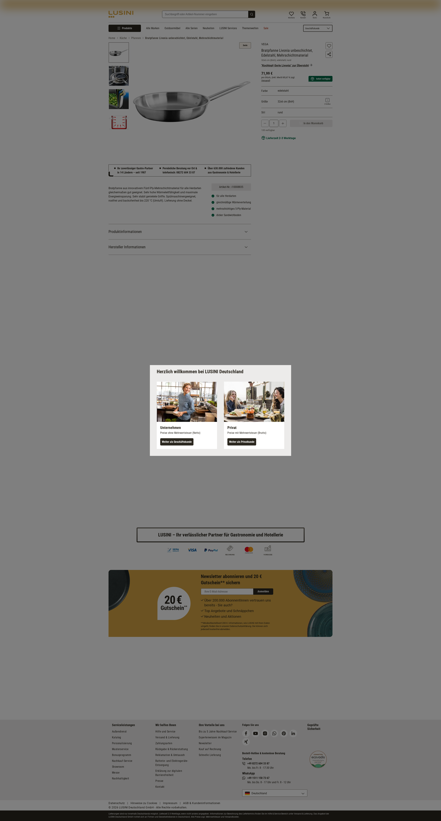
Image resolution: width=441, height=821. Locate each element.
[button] (187, 415)
